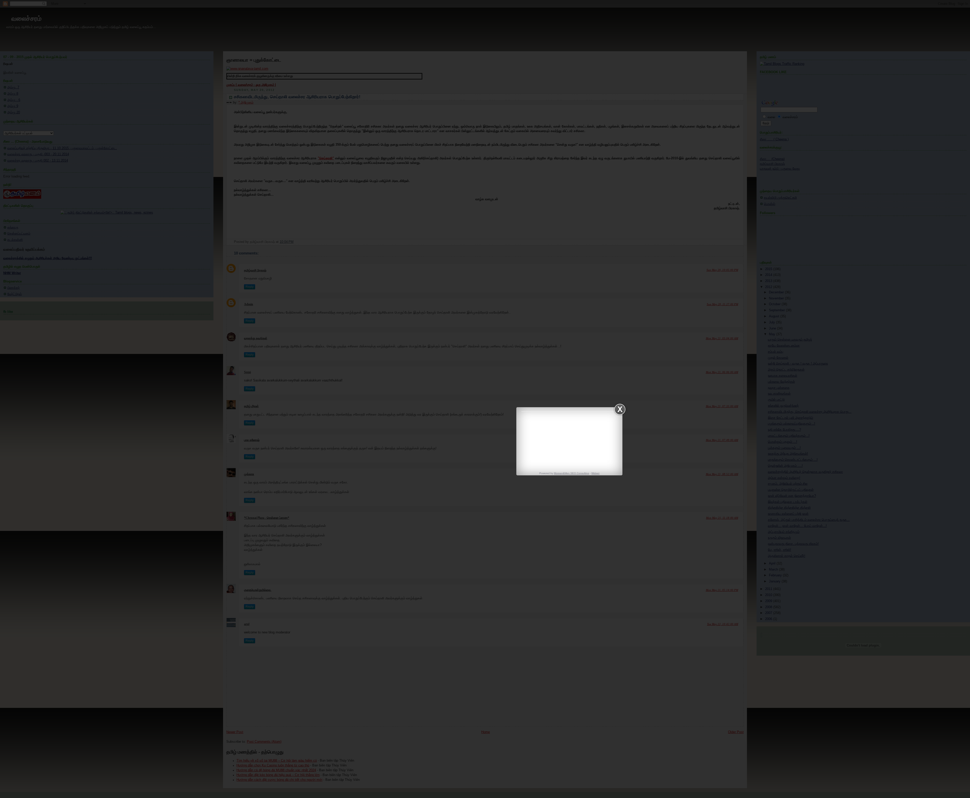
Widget (595, 473)
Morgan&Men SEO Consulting (571, 473)
